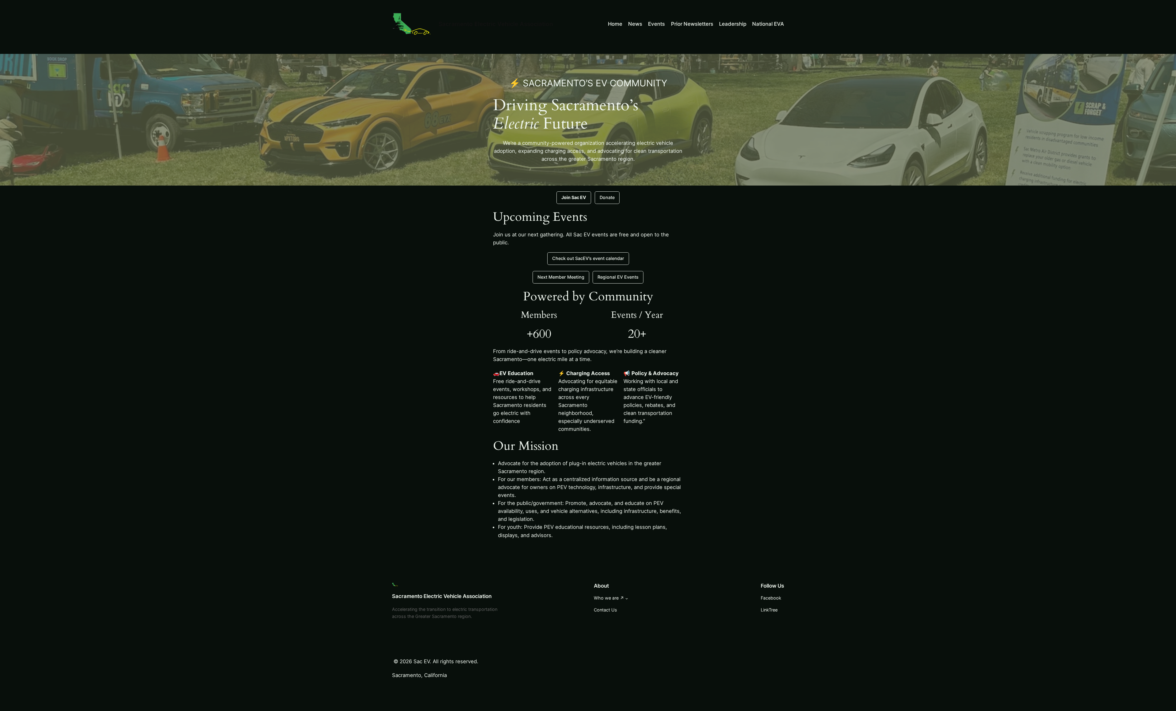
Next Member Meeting (560, 277)
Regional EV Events (618, 277)
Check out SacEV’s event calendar (588, 258)
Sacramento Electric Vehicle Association (496, 24)
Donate (607, 197)
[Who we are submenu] (626, 598)
